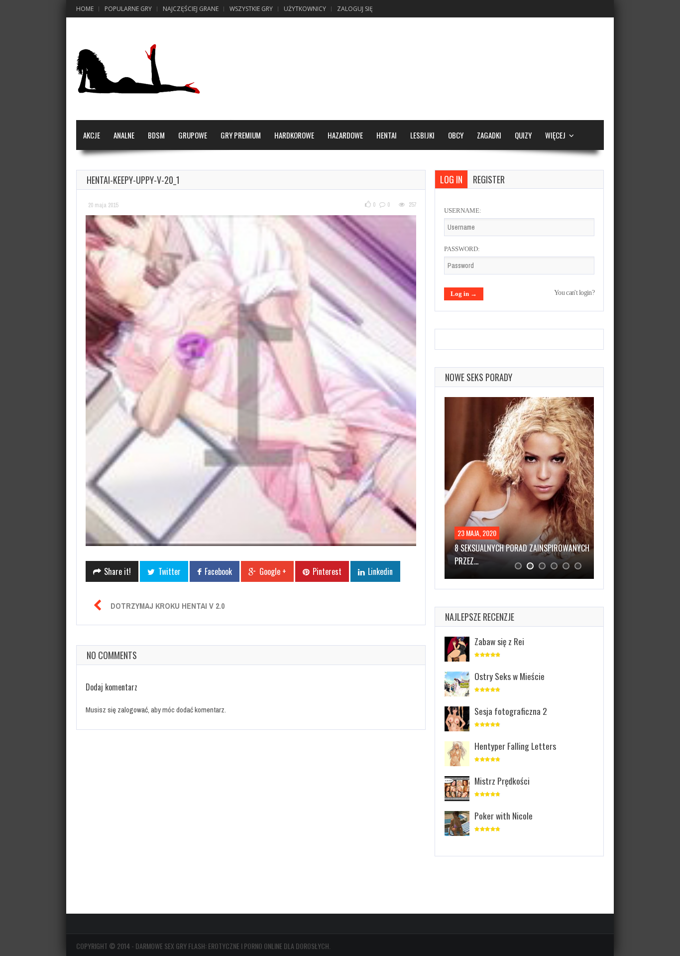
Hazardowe (345, 135)
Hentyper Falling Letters (515, 745)
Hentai (386, 135)
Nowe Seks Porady (478, 377)
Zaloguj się (355, 8)
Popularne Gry (128, 8)
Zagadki (489, 135)
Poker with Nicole (503, 815)
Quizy (523, 135)
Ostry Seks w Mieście (509, 676)
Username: (462, 210)
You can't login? (574, 292)
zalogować (132, 709)
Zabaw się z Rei (499, 641)
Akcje (91, 135)
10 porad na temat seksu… (499, 548)
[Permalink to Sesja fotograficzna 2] (457, 719)
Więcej (555, 135)
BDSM (156, 135)
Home (85, 8)
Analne (123, 135)
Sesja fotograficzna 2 (510, 710)
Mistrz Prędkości (502, 780)
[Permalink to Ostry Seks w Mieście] (457, 684)
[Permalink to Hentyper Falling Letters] (457, 754)
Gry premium (241, 135)
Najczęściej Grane (191, 8)
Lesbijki (422, 135)
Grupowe (192, 135)
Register (489, 179)
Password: (462, 249)
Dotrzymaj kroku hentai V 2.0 (168, 605)
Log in (451, 179)
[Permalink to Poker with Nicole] (457, 824)
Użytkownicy (305, 8)
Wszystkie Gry (251, 8)
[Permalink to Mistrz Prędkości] (457, 789)
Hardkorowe (294, 135)
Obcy (455, 135)
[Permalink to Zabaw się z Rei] (457, 650)
